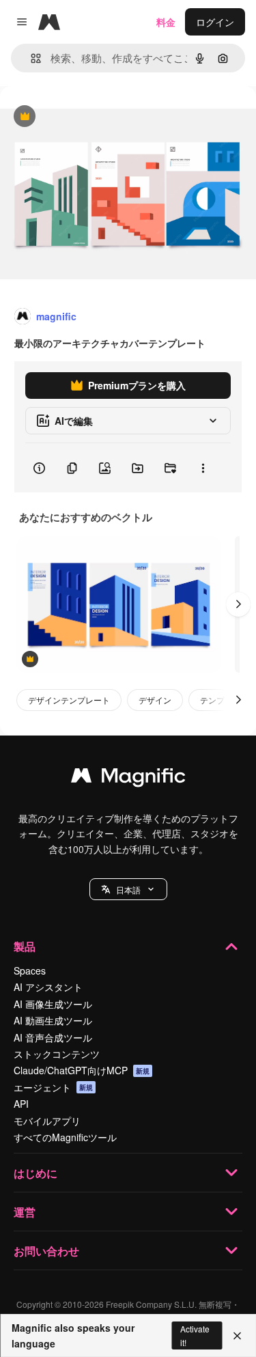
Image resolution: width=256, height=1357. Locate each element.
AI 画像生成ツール (53, 1004)
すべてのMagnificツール (65, 1137)
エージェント (53, 1087)
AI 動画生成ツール (53, 1020)
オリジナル (93, 117)
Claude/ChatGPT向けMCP (82, 1070)
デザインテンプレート (69, 699)
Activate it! (195, 1335)
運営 (24, 1212)
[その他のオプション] (202, 467)
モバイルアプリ (47, 1121)
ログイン (215, 22)
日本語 (128, 889)
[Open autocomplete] (30, 58)
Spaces (30, 970)
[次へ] (238, 604)
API (21, 1103)
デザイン (155, 699)
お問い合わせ (46, 1251)
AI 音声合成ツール (53, 1037)
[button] (128, 889)
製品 (24, 946)
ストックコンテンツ (57, 1054)
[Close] (237, 1336)
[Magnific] (128, 778)
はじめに (35, 1173)
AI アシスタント (48, 987)
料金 (165, 22)
